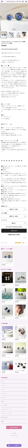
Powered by (12, 435)
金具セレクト (4, 206)
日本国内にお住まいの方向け (14, 234)
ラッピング (4, 220)
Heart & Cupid (4, 417)
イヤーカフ (3, 393)
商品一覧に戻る (14, 427)
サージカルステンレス (6, 409)
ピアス (2, 381)
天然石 (2, 401)
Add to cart (14, 230)
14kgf (2, 421)
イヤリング (3, 385)
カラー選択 (4, 213)
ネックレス (3, 397)
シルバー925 (4, 405)
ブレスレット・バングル (6, 413)
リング (2, 389)
